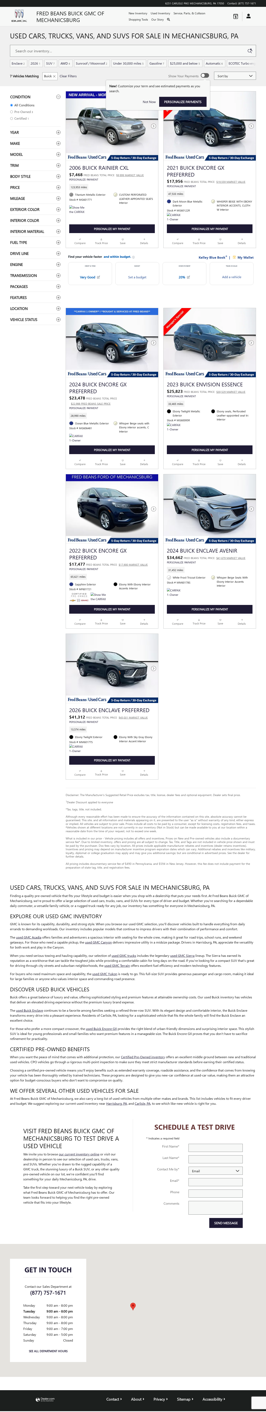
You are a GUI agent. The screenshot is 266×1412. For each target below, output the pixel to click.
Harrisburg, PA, (117, 1103)
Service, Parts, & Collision (189, 13)
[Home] (20, 16)
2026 (35, 63)
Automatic (214, 63)
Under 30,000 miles (128, 63)
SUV (50, 63)
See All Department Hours (48, 1351)
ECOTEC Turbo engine (245, 63)
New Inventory (138, 13)
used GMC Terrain (117, 965)
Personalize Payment (83, 179)
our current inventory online (79, 1154)
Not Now (149, 102)
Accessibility (212, 1399)
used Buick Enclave (29, 1010)
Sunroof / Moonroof (91, 63)
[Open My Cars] (247, 16)
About (136, 1399)
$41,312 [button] (108, 717)
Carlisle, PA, (143, 1103)
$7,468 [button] (106, 174)
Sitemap (184, 1399)
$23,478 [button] (93, 400)
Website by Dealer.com (45, 1400)
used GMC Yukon (104, 974)
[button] (112, 187)
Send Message (226, 1223)
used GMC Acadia (28, 937)
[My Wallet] (236, 16)
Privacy (159, 1399)
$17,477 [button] (108, 564)
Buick (48, 76)
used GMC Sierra (182, 955)
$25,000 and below (185, 63)
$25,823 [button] (206, 391)
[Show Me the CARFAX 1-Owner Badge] (77, 210)
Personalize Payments (183, 102)
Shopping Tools (138, 19)
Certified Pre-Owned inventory (143, 1057)
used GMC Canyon (98, 942)
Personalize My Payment (112, 229)
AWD (65, 63)
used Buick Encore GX (101, 1028)
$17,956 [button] (206, 181)
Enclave (18, 63)
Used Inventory (160, 13)
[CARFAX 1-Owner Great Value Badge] (174, 218)
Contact (112, 1399)
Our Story (157, 19)
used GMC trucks (124, 955)
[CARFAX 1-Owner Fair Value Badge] (77, 439)
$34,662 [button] (206, 557)
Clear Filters (68, 76)
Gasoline (156, 63)
